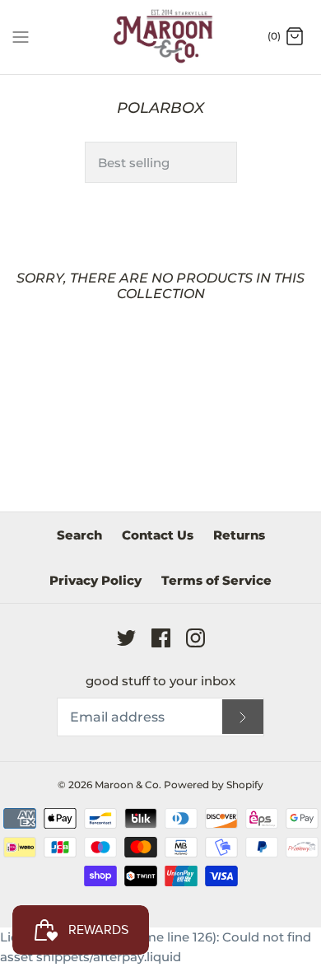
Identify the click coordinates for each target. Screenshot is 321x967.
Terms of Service (216, 580)
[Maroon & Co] (160, 37)
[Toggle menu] (20, 36)
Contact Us (157, 535)
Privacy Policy (95, 580)
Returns (239, 535)
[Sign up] (242, 717)
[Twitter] (126, 637)
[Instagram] (195, 637)
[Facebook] (160, 637)
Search (79, 535)
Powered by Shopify (213, 784)
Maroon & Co (127, 784)
